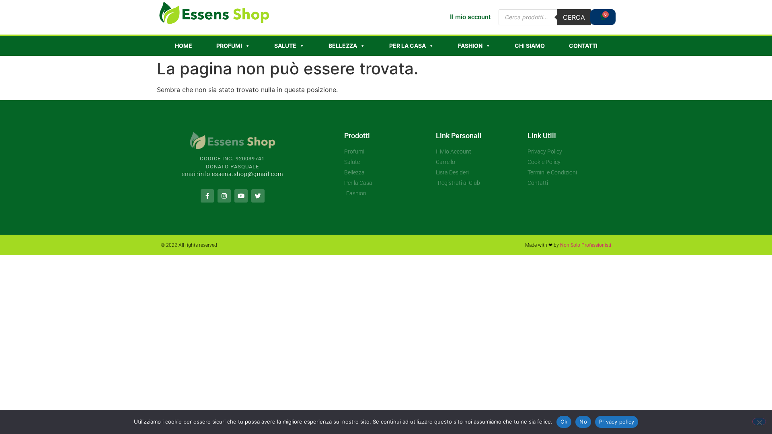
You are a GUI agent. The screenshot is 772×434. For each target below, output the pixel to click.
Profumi (229, 45)
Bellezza (343, 45)
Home (183, 45)
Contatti (583, 45)
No (583, 421)
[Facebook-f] (207, 196)
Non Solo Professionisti (585, 245)
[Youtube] (241, 196)
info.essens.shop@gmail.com (241, 174)
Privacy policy (616, 421)
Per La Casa (407, 45)
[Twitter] (258, 196)
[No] (759, 421)
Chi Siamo (530, 45)
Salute (285, 45)
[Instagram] (224, 196)
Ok (564, 421)
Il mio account (470, 17)
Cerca (574, 17)
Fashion (470, 45)
